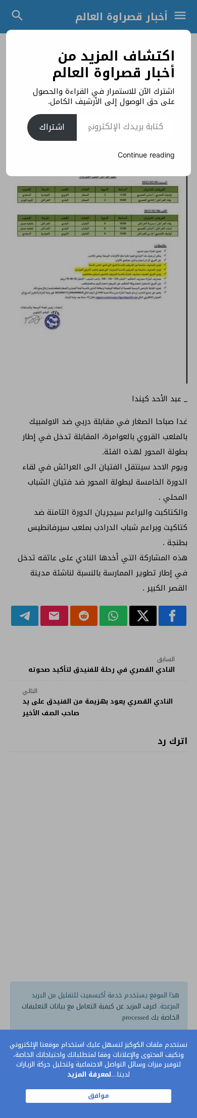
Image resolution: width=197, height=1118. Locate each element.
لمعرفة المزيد (89, 1074)
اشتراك (52, 127)
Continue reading (146, 155)
